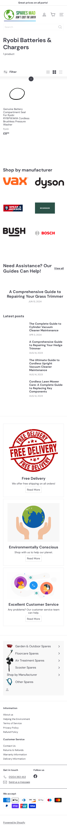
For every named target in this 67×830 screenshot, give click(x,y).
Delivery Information (14, 758)
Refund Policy (10, 732)
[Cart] (53, 14)
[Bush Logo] (17, 239)
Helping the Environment (16, 719)
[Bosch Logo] (49, 239)
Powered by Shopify (14, 822)
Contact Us (9, 745)
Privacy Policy (11, 727)
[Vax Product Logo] (17, 188)
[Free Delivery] (33, 450)
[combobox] (33, 27)
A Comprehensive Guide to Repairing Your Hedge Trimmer (45, 345)
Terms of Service (12, 723)
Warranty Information (15, 754)
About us (8, 714)
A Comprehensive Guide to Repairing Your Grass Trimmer (35, 294)
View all (59, 268)
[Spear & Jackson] (17, 214)
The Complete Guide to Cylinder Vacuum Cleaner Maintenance (45, 327)
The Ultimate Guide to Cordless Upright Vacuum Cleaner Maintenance (44, 365)
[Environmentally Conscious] (33, 522)
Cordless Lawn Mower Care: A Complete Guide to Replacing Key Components (46, 386)
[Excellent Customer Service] (33, 585)
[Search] (60, 27)
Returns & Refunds (13, 750)
